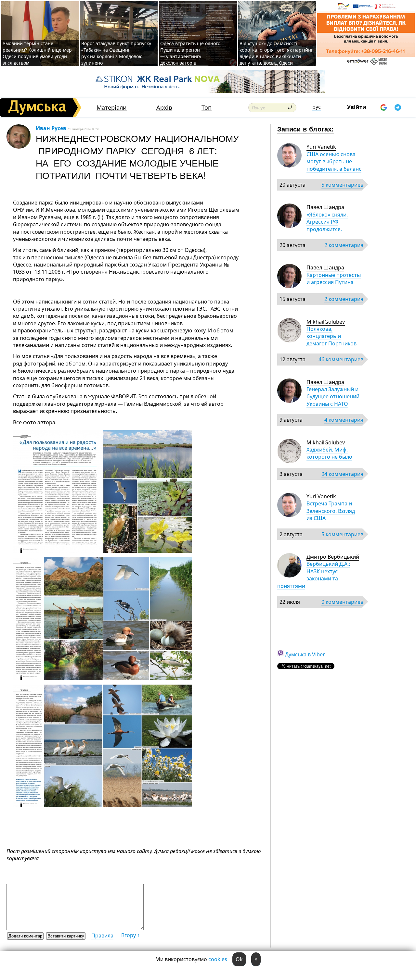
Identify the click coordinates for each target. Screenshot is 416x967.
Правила (102, 935)
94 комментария (342, 473)
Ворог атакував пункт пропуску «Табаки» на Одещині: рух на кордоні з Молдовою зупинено (116, 53)
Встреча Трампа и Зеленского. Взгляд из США (330, 511)
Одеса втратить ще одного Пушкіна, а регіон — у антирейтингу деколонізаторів (190, 53)
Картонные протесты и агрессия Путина (333, 278)
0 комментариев (342, 601)
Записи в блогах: (305, 128)
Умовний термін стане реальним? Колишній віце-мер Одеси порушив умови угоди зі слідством (37, 53)
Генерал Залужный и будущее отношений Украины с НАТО (332, 396)
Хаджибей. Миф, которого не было (329, 453)
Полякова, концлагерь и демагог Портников (331, 336)
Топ (207, 108)
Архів (164, 108)
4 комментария (343, 419)
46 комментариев (340, 359)
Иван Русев (51, 128)
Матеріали (112, 108)
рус (316, 106)
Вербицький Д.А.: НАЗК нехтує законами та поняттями (313, 574)
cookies (217, 959)
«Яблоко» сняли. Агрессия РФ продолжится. (327, 222)
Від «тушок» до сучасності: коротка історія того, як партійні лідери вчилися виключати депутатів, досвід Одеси (276, 53)
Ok (239, 959)
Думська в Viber (305, 654)
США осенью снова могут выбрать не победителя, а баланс (333, 161)
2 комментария (343, 245)
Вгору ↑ (130, 935)
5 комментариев (342, 184)
